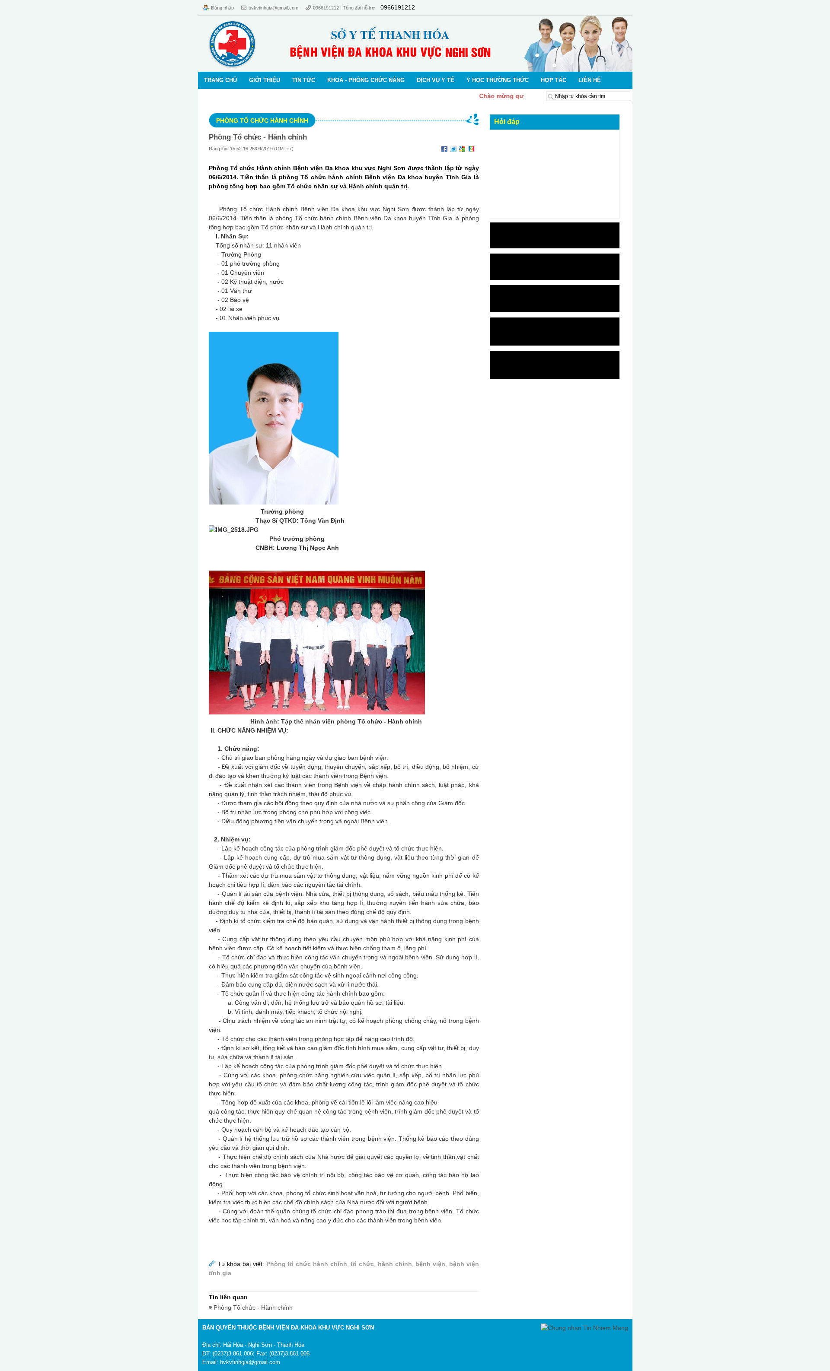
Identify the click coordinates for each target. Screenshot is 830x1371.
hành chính (395, 1263)
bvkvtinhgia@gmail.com (273, 7)
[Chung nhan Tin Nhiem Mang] (584, 1327)
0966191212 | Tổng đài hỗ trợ (344, 7)
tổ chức (362, 1263)
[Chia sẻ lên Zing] (471, 148)
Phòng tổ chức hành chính (262, 120)
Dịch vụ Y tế (435, 80)
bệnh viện (430, 1263)
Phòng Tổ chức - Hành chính (258, 137)
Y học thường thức (497, 80)
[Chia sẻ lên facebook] (444, 148)
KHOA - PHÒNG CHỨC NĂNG (366, 80)
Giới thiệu (264, 80)
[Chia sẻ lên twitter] (453, 148)
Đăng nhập (222, 7)
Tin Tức (303, 80)
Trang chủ (220, 80)
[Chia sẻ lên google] (462, 148)
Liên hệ (589, 80)
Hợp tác (553, 80)
